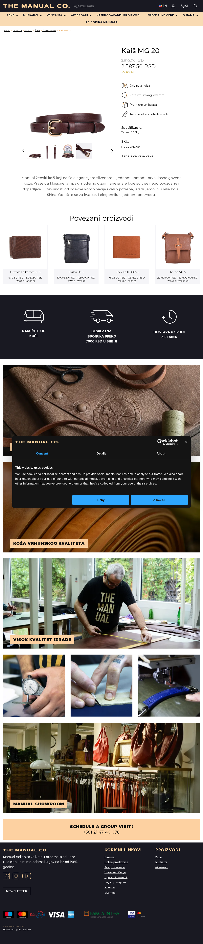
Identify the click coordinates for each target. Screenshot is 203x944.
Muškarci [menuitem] (30, 15)
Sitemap (110, 892)
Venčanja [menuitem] (54, 15)
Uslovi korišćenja (115, 872)
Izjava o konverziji (115, 877)
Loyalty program (115, 882)
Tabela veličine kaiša (137, 156)
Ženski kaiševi (49, 30)
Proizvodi (17, 30)
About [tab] (161, 453)
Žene (37, 30)
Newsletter (16, 891)
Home (7, 30)
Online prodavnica (116, 862)
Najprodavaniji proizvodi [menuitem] (119, 15)
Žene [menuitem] (10, 15)
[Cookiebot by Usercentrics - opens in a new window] (160, 442)
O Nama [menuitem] (188, 15)
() (186, 6)
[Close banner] (186, 442)
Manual (28, 30)
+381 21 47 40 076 (101, 832)
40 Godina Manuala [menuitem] (101, 22)
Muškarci (161, 862)
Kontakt (109, 887)
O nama (109, 857)
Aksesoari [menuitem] (79, 15)
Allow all (159, 500)
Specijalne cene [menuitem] (160, 15)
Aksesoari (161, 867)
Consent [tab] (42, 453)
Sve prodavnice (114, 867)
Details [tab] (101, 453)
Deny (100, 500)
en (165, 6)
